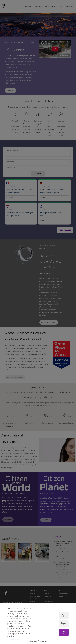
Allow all (63, 632)
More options (63, 615)
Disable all (63, 624)
